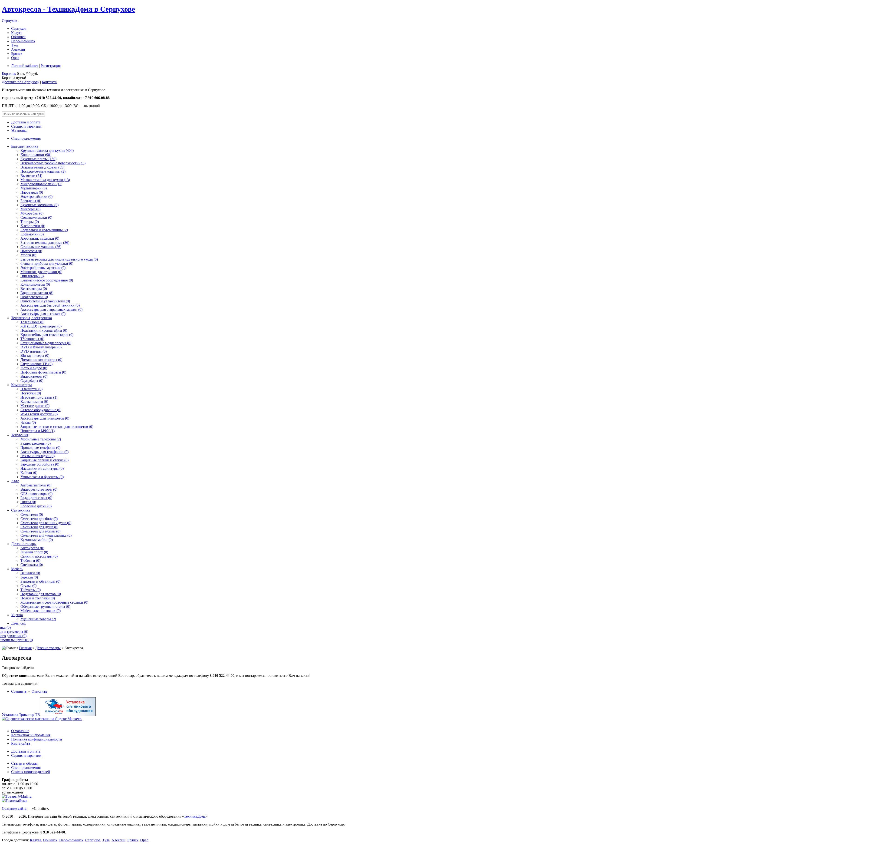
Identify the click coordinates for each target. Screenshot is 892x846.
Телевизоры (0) (32, 322)
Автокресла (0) (32, 548)
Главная (25, 648)
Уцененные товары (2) (38, 619)
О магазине (20, 731)
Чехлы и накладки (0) (37, 456)
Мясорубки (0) (31, 213)
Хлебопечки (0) (32, 226)
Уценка (17, 615)
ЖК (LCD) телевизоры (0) (41, 326)
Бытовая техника (24, 146)
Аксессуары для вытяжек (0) (43, 314)
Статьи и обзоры (24, 763)
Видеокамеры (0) (33, 376)
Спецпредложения (26, 138)
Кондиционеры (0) (35, 284)
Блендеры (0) (30, 201)
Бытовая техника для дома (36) (44, 243)
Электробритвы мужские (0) (43, 268)
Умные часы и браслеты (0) (42, 477)
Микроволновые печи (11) (41, 184)
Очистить (39, 691)
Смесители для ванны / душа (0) (45, 523)
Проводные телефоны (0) (40, 447)
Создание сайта (14, 808)
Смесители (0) (31, 514)
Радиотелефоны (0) (35, 443)
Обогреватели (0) (34, 297)
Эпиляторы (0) (32, 276)
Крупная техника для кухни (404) (47, 150)
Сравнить (18, 691)
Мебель (17, 569)
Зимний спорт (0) (34, 552)
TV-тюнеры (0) (32, 339)
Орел (15, 58)
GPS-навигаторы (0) (36, 494)
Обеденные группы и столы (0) (45, 606)
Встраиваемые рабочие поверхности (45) (52, 163)
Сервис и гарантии (26, 126)
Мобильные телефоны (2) (40, 439)
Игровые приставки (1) (38, 397)
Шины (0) (28, 502)
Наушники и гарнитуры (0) (42, 468)
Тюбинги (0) (30, 560)
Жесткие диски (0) (34, 406)
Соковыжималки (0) (36, 217)
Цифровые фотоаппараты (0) (43, 372)
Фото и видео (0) (33, 368)
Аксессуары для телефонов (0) (44, 452)
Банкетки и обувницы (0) (40, 581)
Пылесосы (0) (31, 251)
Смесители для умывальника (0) (46, 535)
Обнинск (18, 37)
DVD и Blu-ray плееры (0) (41, 347)
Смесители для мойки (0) (40, 531)
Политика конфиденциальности (36, 739)
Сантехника (20, 510)
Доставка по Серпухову (20, 82)
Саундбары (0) (31, 381)
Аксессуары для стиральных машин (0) (51, 309)
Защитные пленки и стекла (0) (44, 460)
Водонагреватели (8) (36, 293)
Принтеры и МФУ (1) (37, 431)
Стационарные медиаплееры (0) (45, 343)
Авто (15, 481)
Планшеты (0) (31, 389)
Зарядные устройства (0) (39, 464)
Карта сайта (20, 743)
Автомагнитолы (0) (35, 485)
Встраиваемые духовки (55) (42, 167)
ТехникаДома (195, 816)
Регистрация (51, 66)
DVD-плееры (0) (33, 351)
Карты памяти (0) (34, 401)
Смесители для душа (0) (39, 527)
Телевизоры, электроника (31, 318)
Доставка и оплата (25, 122)
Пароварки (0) (31, 192)
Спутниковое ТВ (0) (36, 364)
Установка (19, 130)
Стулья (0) (28, 586)
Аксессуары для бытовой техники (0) (50, 305)
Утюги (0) (28, 255)
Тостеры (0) (29, 222)
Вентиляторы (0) (33, 289)
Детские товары (23, 544)
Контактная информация (30, 735)
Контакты (49, 82)
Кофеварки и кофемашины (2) (44, 230)
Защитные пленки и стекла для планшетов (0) (56, 427)
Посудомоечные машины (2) (43, 171)
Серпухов (9, 21)
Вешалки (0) (30, 573)
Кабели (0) (28, 473)
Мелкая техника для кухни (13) (45, 180)
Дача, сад (18, 623)
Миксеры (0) (30, 209)
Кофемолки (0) (32, 234)
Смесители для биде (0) (39, 519)
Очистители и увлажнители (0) (45, 301)
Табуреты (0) (30, 590)
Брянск (16, 54)
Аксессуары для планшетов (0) (44, 418)
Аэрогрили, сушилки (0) (39, 238)
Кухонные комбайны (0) (39, 205)
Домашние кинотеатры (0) (41, 360)
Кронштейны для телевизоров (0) (46, 335)
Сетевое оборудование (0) (40, 410)
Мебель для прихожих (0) (40, 611)
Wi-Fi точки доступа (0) (39, 414)
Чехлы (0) (28, 422)
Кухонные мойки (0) (36, 540)
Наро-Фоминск (23, 41)
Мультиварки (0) (33, 188)
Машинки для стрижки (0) (41, 272)
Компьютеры (21, 385)
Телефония (19, 435)
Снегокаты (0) (31, 565)
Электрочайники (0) (36, 196)
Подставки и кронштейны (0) (43, 330)
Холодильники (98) (35, 155)
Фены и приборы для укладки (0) (46, 263)
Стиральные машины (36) (40, 247)
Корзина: (9, 74)
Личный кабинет (24, 66)
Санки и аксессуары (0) (39, 556)
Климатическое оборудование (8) (46, 280)
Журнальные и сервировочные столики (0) (54, 602)
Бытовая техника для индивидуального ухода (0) (59, 259)
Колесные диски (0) (36, 506)
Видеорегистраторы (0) (38, 489)
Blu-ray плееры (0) (34, 355)
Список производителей (30, 772)
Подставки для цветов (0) (40, 594)
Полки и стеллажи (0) (37, 598)
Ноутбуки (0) (30, 393)
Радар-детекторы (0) (36, 498)
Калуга (16, 33)
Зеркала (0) (29, 577)
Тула (14, 45)
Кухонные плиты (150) (38, 159)
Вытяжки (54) (31, 176)
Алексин (18, 49)
